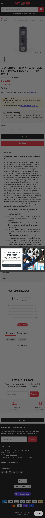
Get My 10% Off (12, 265)
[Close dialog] (42, 250)
